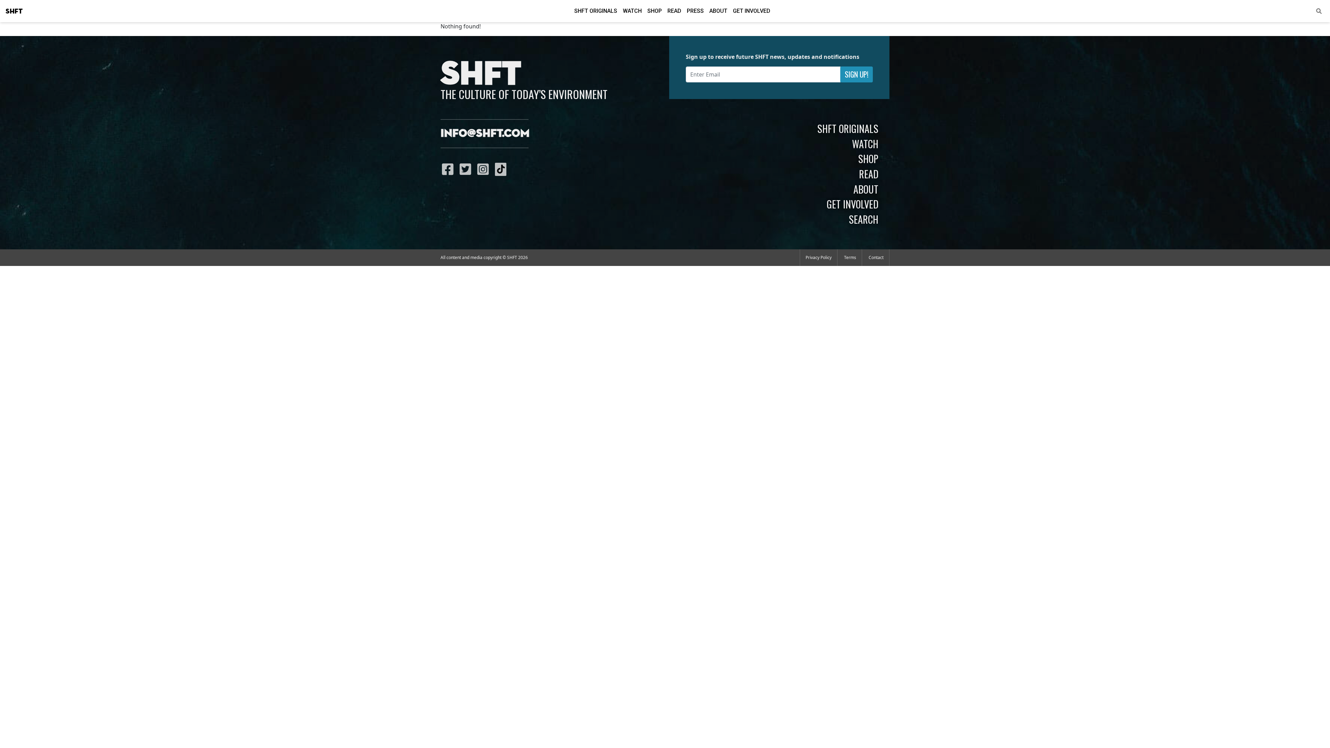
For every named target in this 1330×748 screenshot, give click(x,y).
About (718, 11)
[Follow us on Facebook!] (449, 169)
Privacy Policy (819, 257)
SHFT (14, 11)
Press (695, 11)
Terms (850, 257)
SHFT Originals (595, 11)
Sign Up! (856, 74)
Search (863, 219)
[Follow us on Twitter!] (467, 169)
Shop (654, 11)
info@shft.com (485, 133)
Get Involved (751, 11)
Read (674, 11)
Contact (876, 257)
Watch (632, 11)
